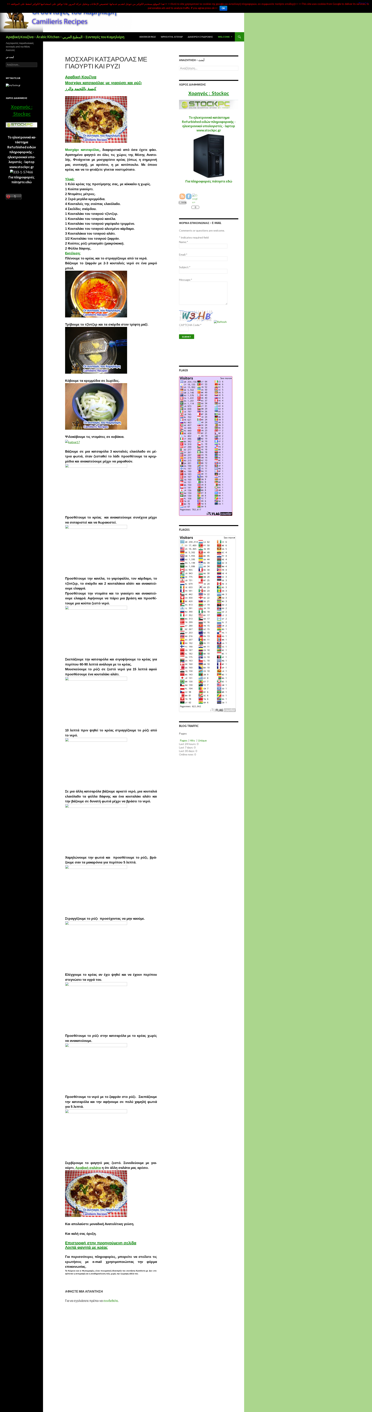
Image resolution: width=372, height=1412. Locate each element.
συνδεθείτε (110, 1300)
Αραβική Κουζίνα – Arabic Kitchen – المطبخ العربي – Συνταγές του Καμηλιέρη (65, 37)
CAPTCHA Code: (190, 325)
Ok (223, 8)
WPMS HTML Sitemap (172, 36)
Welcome (224, 36)
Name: (183, 242)
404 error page (147, 36)
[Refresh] (220, 321)
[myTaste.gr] (13, 85)
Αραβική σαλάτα (88, 1168)
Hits (192, 740)
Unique (202, 740)
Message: (185, 279)
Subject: (184, 267)
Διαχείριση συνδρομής (200, 36)
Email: (183, 254)
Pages (183, 740)
